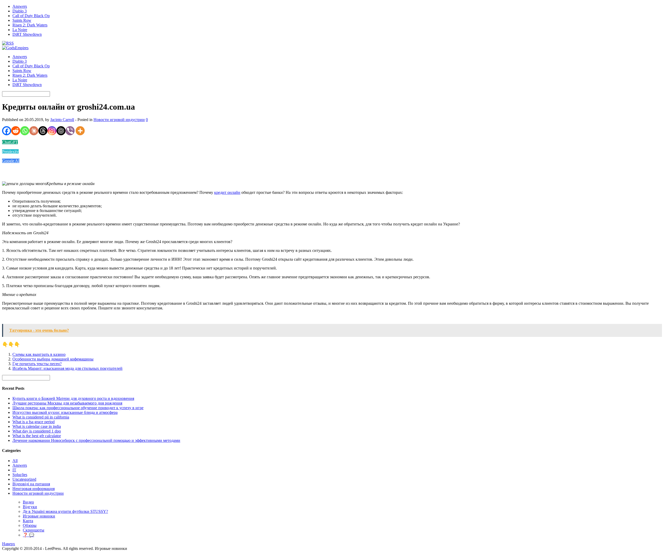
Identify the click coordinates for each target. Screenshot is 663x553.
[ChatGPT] (61, 130)
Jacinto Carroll (62, 119)
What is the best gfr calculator (36, 436)
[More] (80, 130)
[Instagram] (51, 130)
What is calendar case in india (36, 426)
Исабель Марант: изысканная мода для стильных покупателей (67, 368)
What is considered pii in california (40, 417)
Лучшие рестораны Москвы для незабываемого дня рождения (67, 403)
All (15, 460)
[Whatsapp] (24, 130)
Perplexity (10, 151)
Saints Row (21, 20)
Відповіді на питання (31, 484)
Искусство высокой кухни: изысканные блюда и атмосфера (65, 412)
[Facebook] (6, 130)
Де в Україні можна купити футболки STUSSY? (65, 511)
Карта (28, 521)
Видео (28, 502)
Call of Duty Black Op (31, 15)
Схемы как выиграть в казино (39, 354)
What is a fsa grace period (33, 422)
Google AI (10, 161)
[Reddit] (15, 130)
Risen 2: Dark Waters (29, 25)
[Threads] (42, 130)
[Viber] (70, 130)
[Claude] (33, 130)
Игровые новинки (39, 516)
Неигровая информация (33, 488)
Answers (19, 6)
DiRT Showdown (27, 34)
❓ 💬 (28, 535)
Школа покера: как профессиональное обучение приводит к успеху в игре (77, 408)
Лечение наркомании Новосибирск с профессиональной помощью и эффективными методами (96, 440)
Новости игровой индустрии (119, 119)
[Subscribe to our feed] (8, 43)
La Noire (19, 29)
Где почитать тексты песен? (37, 363)
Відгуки (30, 507)
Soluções (19, 474)
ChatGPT (10, 142)
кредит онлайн (227, 192)
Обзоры (30, 525)
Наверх (8, 544)
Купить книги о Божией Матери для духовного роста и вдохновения (73, 398)
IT (14, 470)
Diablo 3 (19, 11)
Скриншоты (33, 530)
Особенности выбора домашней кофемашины (52, 359)
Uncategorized (24, 479)
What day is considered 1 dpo (36, 431)
